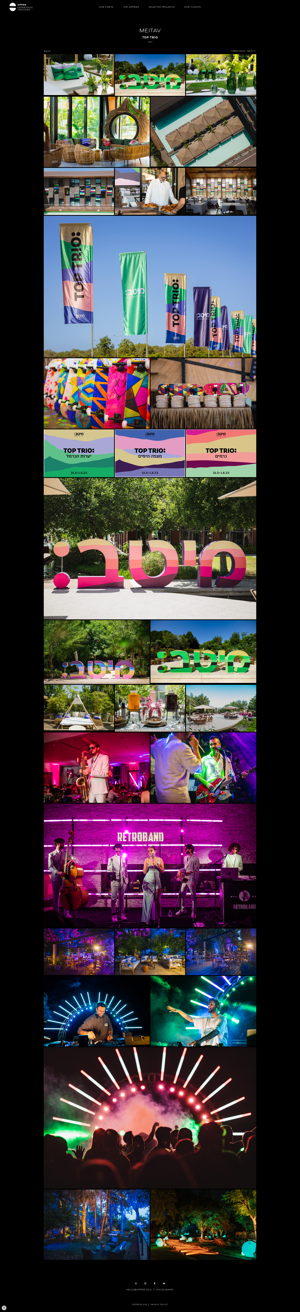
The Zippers (131, 7)
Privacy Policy (159, 1304)
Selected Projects (162, 7)
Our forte (106, 7)
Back (47, 51)
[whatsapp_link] (136, 1283)
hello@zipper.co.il (139, 1289)
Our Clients (192, 7)
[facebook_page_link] (155, 1283)
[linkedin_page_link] (164, 1283)
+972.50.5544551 (164, 1289)
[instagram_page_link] (145, 1283)
